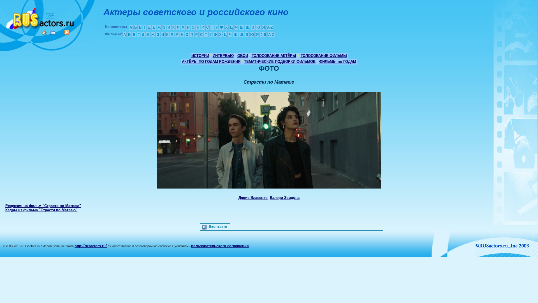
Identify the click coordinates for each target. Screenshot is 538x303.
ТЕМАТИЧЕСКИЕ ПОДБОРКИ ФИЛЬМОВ (280, 61)
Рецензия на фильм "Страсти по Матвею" (43, 206)
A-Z (270, 27)
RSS (66, 32)
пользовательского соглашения (220, 246)
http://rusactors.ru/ (91, 246)
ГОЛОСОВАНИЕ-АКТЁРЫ (274, 56)
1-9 (263, 35)
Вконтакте (218, 226)
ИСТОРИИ (200, 56)
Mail (52, 33)
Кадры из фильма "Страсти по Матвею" (41, 210)
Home (44, 33)
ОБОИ (242, 56)
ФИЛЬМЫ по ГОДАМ (337, 61)
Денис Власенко (253, 198)
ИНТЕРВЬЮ (223, 56)
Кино (41, 17)
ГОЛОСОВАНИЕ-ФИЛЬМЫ (324, 56)
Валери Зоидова (285, 198)
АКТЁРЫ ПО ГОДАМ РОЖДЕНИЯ (211, 61)
